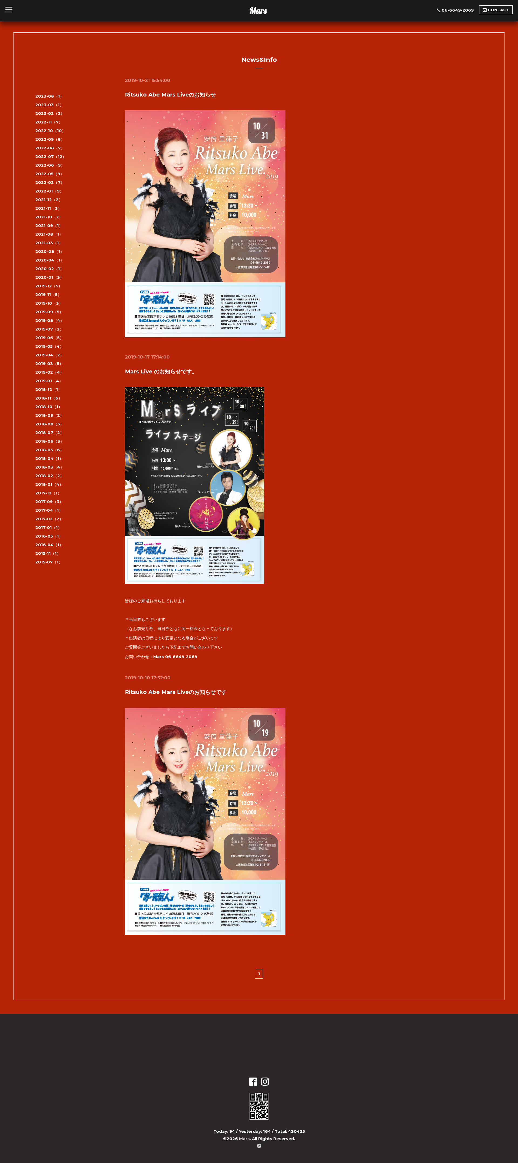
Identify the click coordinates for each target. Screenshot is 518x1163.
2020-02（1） (49, 268)
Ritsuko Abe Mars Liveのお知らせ (170, 94)
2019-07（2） (49, 329)
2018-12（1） (48, 389)
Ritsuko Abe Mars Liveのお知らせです (176, 692)
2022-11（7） (49, 122)
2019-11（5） (48, 294)
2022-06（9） (50, 165)
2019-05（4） (49, 346)
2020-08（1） (49, 251)
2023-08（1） (49, 96)
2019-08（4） (49, 320)
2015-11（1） (48, 553)
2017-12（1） (48, 493)
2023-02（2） (49, 113)
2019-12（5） (48, 285)
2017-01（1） (48, 527)
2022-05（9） (49, 173)
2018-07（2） (49, 432)
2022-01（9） (49, 191)
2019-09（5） (49, 311)
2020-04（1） (49, 260)
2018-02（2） (49, 475)
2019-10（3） (49, 303)
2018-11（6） (48, 398)
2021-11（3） (48, 208)
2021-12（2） (49, 199)
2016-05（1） (49, 536)
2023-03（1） (49, 104)
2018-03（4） (49, 467)
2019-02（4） (49, 372)
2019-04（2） (49, 354)
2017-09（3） (49, 501)
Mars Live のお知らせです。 (161, 371)
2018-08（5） (49, 423)
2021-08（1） (49, 234)
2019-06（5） (49, 337)
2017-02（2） (49, 518)
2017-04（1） (49, 510)
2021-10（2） (49, 216)
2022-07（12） (50, 156)
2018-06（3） (49, 441)
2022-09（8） (50, 139)
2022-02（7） (49, 182)
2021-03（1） (49, 242)
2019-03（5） (49, 363)
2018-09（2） (49, 415)
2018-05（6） (49, 449)
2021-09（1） (49, 225)
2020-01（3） (49, 277)
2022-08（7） (50, 147)
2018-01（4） (49, 484)
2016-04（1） (49, 544)
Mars (258, 10)
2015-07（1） (49, 562)
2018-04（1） (49, 458)
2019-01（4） (49, 380)
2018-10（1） (48, 406)
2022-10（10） (50, 130)
